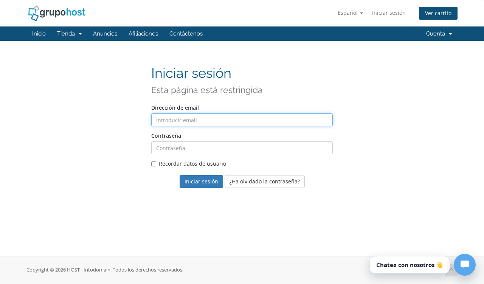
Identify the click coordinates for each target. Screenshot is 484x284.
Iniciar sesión (389, 12)
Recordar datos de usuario (192, 163)
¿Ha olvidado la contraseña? (265, 181)
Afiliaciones (143, 33)
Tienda (67, 33)
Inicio (39, 33)
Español (348, 12)
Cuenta (437, 33)
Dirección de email (175, 107)
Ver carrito (438, 13)
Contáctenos (186, 33)
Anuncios (105, 33)
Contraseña (166, 135)
